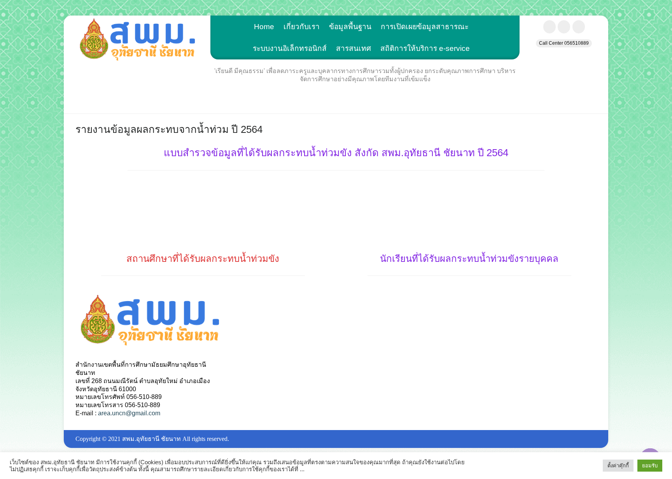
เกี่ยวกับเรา (302, 27)
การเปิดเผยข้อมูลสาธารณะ (425, 27)
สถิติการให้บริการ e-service (425, 48)
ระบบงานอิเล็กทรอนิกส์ (290, 48)
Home (264, 27)
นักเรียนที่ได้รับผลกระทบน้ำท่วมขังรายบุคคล (469, 258)
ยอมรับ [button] (650, 466)
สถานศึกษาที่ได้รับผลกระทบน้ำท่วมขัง (202, 258)
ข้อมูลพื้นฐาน (350, 27)
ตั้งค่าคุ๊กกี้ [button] (618, 466)
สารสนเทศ (353, 48)
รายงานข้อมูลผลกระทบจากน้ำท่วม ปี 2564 (168, 129)
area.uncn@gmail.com (129, 413)
